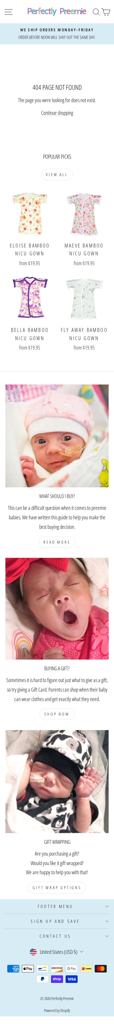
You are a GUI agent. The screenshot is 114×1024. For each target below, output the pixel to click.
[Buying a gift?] (57, 609)
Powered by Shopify (57, 1010)
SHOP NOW (57, 714)
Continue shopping (57, 112)
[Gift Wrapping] (57, 781)
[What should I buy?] (57, 435)
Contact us (55, 936)
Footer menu (55, 906)
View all (57, 174)
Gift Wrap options (57, 887)
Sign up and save (55, 921)
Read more (57, 542)
